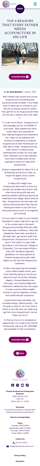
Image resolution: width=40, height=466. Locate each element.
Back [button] (21, 353)
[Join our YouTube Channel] (22, 385)
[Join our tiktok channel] (27, 385)
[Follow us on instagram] (17, 385)
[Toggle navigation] (35, 4)
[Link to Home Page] (20, 375)
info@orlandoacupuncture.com (21, 446)
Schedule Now (18, 77)
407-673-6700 (21, 443)
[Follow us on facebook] (12, 385)
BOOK (20, 8)
